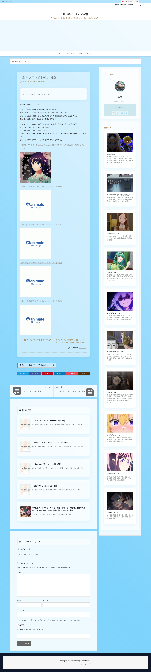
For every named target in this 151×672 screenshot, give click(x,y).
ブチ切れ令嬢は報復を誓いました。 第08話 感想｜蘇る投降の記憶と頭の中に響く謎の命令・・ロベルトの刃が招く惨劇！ (120, 317)
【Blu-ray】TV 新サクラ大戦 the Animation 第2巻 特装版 (41, 224)
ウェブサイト (21, 610)
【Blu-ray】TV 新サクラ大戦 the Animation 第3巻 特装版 (41, 262)
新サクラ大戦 (80, 343)
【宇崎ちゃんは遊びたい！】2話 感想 (46, 464)
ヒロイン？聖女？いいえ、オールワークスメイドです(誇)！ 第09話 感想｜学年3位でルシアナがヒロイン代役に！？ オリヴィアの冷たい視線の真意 (120, 159)
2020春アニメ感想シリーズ (75, 340)
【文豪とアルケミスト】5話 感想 (44, 486)
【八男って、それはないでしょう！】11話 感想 (50, 442)
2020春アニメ (60, 340)
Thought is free (86, 664)
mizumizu (82, 348)
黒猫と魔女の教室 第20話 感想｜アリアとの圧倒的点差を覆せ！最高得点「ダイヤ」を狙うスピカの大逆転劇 (120, 478)
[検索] (139, 4)
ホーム (16, 61)
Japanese (128, 1)
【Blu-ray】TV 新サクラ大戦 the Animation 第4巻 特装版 (41, 301)
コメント (20, 572)
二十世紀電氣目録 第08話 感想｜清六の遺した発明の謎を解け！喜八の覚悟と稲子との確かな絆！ (120, 517)
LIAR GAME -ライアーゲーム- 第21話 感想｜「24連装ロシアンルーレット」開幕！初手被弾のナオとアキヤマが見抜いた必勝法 (120, 357)
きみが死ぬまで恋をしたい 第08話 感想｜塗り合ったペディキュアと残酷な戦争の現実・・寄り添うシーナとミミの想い (120, 199)
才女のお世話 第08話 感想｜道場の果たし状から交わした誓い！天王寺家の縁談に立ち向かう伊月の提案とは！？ (120, 439)
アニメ (24, 61)
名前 (19, 601)
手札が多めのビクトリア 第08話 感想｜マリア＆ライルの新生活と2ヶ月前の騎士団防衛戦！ (120, 238)
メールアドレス (48, 601)
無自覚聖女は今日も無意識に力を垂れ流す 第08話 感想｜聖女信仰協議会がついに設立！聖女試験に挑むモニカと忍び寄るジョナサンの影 (120, 277)
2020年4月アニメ (48, 340)
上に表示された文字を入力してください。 (30, 630)
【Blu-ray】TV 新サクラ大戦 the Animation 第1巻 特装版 (41, 186)
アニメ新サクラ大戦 (67, 343)
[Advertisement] (75, 35)
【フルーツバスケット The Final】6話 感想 (48, 420)
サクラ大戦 (36, 340)
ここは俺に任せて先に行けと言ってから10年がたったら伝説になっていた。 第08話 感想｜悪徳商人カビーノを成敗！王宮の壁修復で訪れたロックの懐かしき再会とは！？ (120, 398)
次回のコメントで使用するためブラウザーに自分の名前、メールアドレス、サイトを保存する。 (50, 620)
